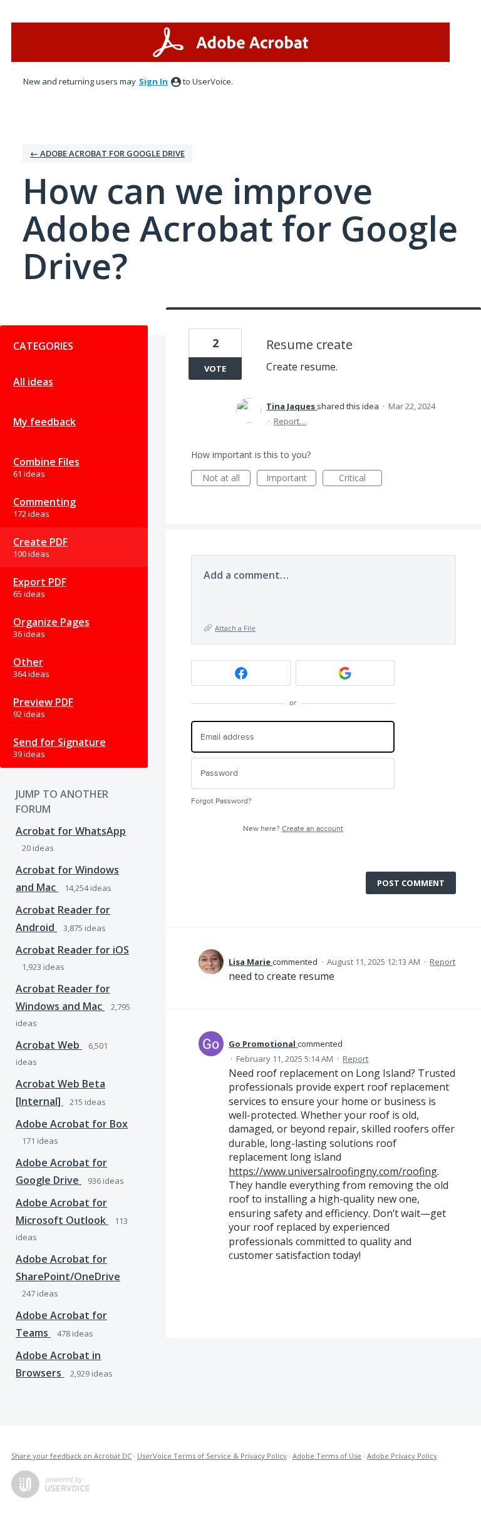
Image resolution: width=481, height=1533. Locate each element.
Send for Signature (59, 742)
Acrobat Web (49, 1045)
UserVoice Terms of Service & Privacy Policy (212, 1455)
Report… (290, 421)
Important (291, 479)
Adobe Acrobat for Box (72, 1124)
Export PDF (39, 582)
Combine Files (46, 462)
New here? (293, 828)
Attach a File (235, 628)
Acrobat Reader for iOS (72, 950)
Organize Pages (51, 622)
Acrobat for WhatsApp (71, 831)
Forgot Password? (221, 801)
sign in (153, 81)
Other (28, 662)
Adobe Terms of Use (326, 1455)
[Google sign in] (345, 673)
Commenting (44, 502)
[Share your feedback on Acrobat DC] (230, 42)
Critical (360, 479)
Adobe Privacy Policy (402, 1455)
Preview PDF (43, 702)
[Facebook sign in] (241, 673)
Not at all (226, 479)
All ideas (33, 382)
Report (442, 961)
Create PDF (40, 542)
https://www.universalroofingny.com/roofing (333, 1171)
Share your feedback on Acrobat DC (71, 1455)
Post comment (411, 883)
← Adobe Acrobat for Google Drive (107, 153)
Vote (215, 368)
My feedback (44, 422)
